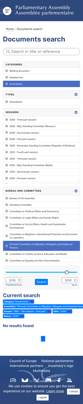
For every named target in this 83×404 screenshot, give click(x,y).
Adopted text (16, 77)
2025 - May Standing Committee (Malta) (31, 165)
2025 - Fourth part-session (23, 152)
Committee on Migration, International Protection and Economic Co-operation (43, 236)
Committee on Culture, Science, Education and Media (38, 254)
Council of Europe (23, 361)
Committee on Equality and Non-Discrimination (34, 260)
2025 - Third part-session (22, 158)
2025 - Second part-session (24, 171)
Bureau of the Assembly (22, 198)
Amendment (15, 83)
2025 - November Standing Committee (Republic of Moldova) (42, 145)
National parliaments (58, 361)
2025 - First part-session (22, 178)
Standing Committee (20, 204)
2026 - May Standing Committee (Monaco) (32, 126)
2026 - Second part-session (24, 132)
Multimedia (41, 371)
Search (41, 282)
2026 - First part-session (22, 139)
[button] (76, 94)
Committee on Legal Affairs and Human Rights (34, 217)
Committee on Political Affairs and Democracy (34, 211)
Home (10, 29)
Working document (19, 70)
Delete (31, 301)
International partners (26, 366)
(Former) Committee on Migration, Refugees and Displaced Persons (40, 246)
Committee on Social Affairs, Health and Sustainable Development (37, 226)
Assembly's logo (60, 366)
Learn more (55, 391)
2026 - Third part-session (22, 119)
